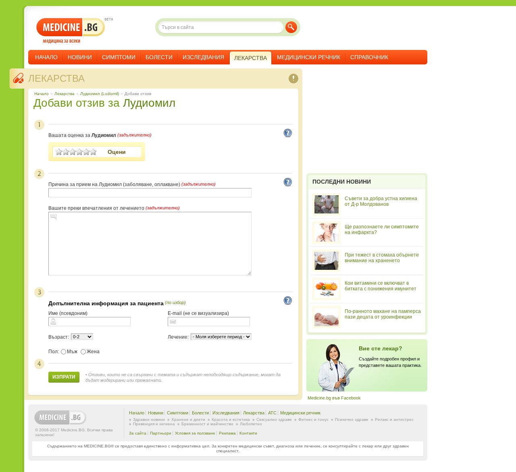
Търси (291, 27)
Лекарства (56, 78)
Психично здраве (351, 419)
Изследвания (203, 57)
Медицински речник (308, 57)
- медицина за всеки (70, 30)
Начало (46, 57)
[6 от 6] (93, 152)
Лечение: (178, 337)
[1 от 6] (59, 152)
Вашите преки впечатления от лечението (96, 208)
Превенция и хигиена (154, 424)
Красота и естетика (231, 419)
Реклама (227, 433)
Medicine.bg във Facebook (334, 397)
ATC (272, 412)
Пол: (53, 351)
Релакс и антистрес (394, 419)
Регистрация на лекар (366, 365)
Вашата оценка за (82, 135)
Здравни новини (149, 419)
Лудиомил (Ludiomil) (99, 93)
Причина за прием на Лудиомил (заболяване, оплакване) (114, 184)
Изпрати (63, 377)
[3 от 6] (72, 152)
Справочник (369, 57)
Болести (159, 57)
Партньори (160, 433)
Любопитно (251, 424)
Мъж (72, 351)
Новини (80, 57)
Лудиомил (149, 103)
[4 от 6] (79, 152)
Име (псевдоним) (67, 313)
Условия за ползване (195, 433)
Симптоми (118, 57)
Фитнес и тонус (313, 419)
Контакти (248, 433)
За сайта (137, 433)
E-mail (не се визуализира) (198, 313)
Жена (93, 351)
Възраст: (58, 337)
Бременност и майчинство (207, 424)
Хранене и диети (188, 419)
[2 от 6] (65, 152)
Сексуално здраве (274, 419)
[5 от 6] (86, 152)
